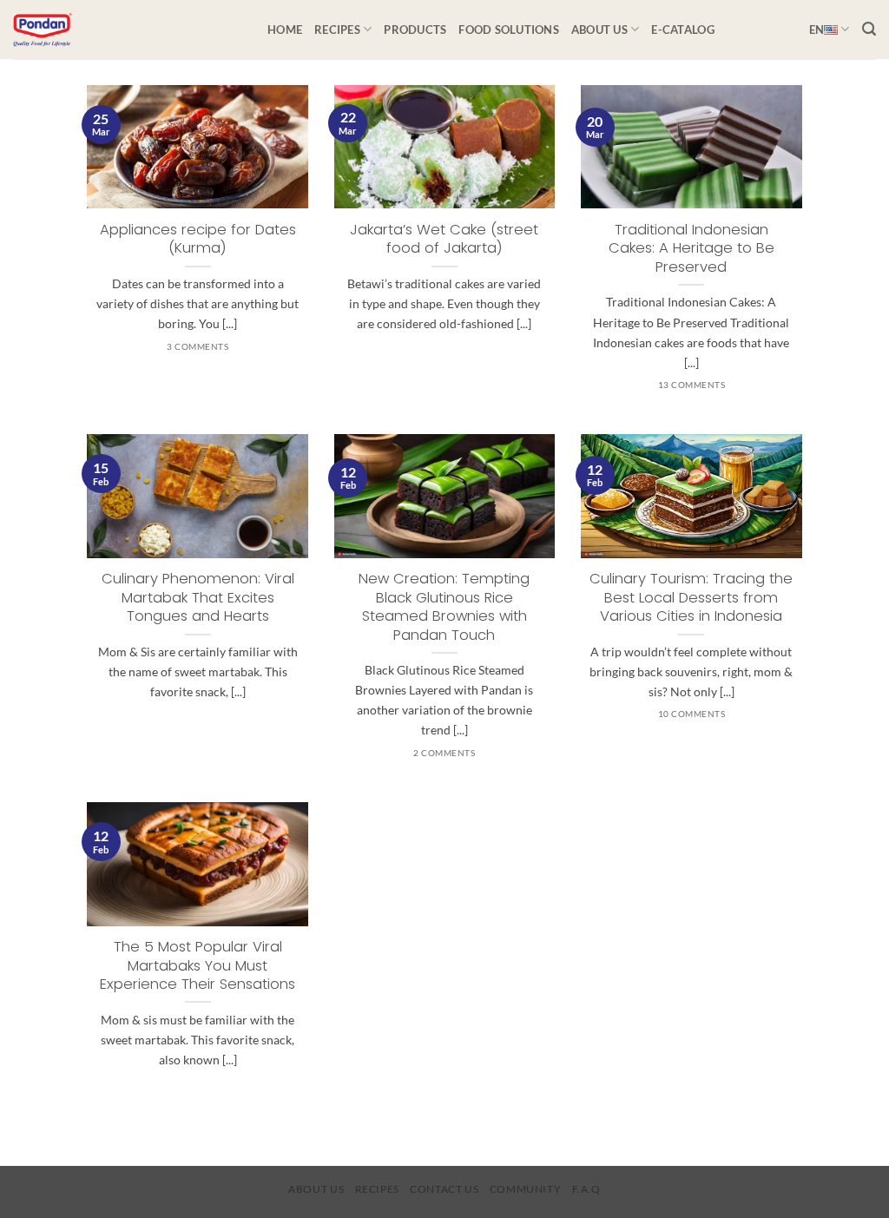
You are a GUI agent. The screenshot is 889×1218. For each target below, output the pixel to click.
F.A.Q (586, 1188)
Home (284, 29)
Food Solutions (508, 29)
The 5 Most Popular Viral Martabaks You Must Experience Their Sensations (197, 966)
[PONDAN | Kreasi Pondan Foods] (127, 29)
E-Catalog (682, 29)
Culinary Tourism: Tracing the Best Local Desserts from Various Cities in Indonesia (691, 597)
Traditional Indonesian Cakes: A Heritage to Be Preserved (691, 249)
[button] (869, 29)
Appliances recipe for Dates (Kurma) (198, 239)
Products (415, 29)
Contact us (444, 1188)
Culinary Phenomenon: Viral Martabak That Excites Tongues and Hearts (198, 597)
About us (599, 29)
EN (817, 29)
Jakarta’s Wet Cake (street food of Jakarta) (444, 239)
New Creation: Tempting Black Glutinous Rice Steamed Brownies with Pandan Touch (444, 606)
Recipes (337, 29)
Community (526, 1188)
